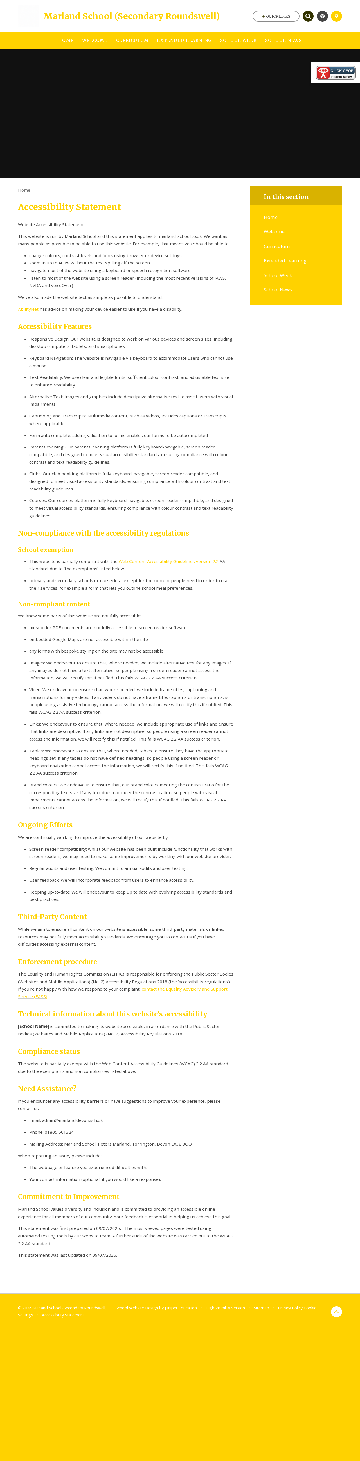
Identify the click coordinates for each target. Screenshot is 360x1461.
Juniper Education (181, 1307)
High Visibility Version (225, 1307)
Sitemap (261, 1307)
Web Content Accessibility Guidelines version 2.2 (169, 561)
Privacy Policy (290, 1307)
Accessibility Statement (63, 1315)
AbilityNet (28, 309)
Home (24, 190)
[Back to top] (336, 1311)
